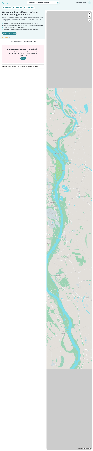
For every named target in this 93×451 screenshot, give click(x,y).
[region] (69, 230)
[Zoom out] (89, 16)
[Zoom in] (89, 13)
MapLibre (80, 448)
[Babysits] (6, 2)
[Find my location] (89, 20)
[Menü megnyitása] (89, 2)
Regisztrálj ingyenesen (9, 33)
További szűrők (30, 7)
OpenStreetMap (86, 448)
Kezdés (23, 58)
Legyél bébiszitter (81, 2)
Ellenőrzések (18, 7)
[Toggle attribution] (90, 448)
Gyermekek (7, 7)
